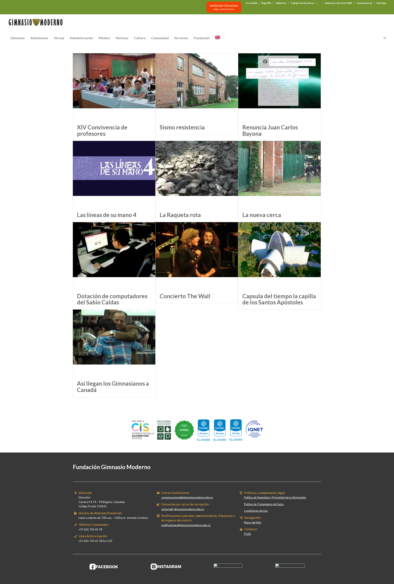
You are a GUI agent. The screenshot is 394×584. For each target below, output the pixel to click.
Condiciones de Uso (256, 510)
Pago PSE (266, 3)
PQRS (247, 534)
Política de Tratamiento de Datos (264, 504)
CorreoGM (251, 3)
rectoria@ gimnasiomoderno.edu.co (182, 509)
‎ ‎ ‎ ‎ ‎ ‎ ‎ (319, 3)
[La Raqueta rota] (197, 174)
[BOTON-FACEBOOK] (103, 566)
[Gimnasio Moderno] (35, 23)
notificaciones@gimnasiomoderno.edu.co (186, 525)
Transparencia (364, 3)
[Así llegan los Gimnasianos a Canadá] (114, 343)
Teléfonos (280, 3)
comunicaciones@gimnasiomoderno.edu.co (187, 497)
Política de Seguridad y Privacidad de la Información (275, 497)
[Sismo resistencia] (197, 86)
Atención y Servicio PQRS (338, 3)
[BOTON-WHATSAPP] (290, 566)
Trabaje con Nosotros (302, 3)
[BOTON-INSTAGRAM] (166, 566)
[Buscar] (383, 38)
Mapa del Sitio (252, 522)
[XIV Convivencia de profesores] (114, 86)
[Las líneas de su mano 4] (114, 174)
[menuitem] (251, 3)
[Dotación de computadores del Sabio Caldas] (114, 255)
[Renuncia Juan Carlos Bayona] (279, 86)
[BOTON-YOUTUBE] (228, 566)
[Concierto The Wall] (197, 255)
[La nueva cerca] (279, 174)
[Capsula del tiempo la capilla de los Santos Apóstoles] (279, 255)
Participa (381, 3)
